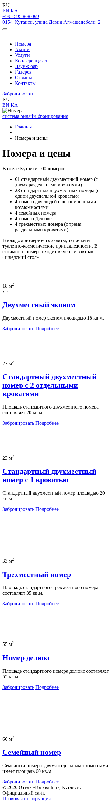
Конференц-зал (31, 60)
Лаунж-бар (26, 66)
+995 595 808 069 (20, 16)
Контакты (25, 83)
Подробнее (47, 328)
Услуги (22, 55)
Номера (23, 43)
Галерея (23, 72)
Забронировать (18, 93)
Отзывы (23, 77)
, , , (51, 22)
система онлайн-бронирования (35, 116)
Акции (22, 49)
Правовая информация (26, 798)
